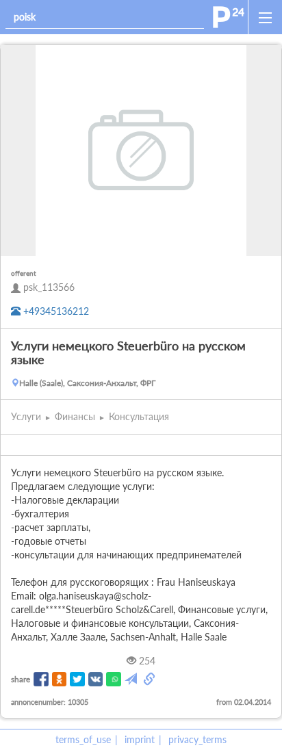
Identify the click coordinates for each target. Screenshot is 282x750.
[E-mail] (132, 679)
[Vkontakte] (95, 679)
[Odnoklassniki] (59, 679)
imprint (140, 739)
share (20, 679)
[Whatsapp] (113, 679)
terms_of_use (83, 739)
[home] (228, 17)
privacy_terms (197, 739)
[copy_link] (150, 679)
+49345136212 (55, 311)
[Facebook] (41, 679)
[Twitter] (77, 679)
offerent (23, 273)
